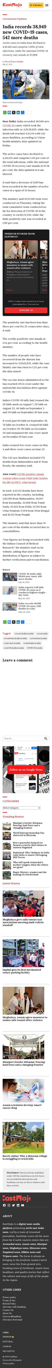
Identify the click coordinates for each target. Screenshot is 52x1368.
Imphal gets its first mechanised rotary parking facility (22, 971)
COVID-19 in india (34, 648)
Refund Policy (9, 1303)
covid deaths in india (32, 643)
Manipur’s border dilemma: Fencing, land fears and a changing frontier (28, 825)
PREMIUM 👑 (8, 1337)
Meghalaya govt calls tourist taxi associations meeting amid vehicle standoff (23, 922)
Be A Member (36, 5)
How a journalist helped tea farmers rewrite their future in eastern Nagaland (30, 845)
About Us (7, 1313)
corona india (42, 633)
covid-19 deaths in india (14, 648)
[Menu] (47, 5)
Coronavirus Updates (15, 18)
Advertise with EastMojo (14, 1307)
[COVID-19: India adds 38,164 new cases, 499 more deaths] (10, 577)
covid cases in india (12, 643)
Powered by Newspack (12, 1360)
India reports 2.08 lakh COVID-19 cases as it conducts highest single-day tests (32, 591)
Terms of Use (9, 1300)
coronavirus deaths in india (15, 638)
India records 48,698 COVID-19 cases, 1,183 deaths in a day (29, 606)
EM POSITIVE (9, 1351)
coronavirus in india (38, 638)
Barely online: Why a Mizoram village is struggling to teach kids (25, 1157)
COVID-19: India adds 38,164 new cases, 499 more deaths (30, 576)
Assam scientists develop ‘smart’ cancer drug (22, 1106)
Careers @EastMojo (12, 1316)
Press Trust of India (14, 62)
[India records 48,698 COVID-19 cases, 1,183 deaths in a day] (10, 607)
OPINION (7, 1346)
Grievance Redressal (12, 1319)
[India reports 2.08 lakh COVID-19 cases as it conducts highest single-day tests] (10, 591)
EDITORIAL (8, 1341)
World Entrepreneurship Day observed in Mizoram (29, 834)
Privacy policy (9, 1297)
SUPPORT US (26, 310)
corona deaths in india (24, 633)
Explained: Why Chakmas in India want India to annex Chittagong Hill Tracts (31, 855)
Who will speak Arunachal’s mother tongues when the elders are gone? (30, 865)
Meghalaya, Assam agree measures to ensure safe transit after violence (25, 1019)
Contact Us (8, 1310)
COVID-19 (8, 125)
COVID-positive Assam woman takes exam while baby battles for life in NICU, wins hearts (25, 478)
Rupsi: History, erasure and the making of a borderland (30, 873)
